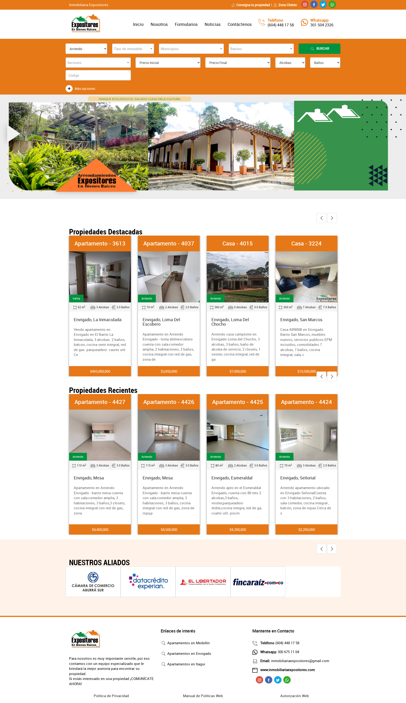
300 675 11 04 (279, 651)
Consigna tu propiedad (253, 5)
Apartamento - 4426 (168, 402)
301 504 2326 (321, 25)
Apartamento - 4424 (306, 402)
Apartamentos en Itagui (185, 664)
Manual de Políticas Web (203, 695)
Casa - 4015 (238, 243)
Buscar (322, 48)
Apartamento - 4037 (168, 243)
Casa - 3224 (306, 243)
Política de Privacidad (111, 695)
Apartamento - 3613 (99, 243)
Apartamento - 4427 (99, 402)
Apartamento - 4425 (237, 402)
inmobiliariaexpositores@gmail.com (294, 660)
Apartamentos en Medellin (188, 642)
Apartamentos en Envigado (188, 653)
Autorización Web (294, 695)
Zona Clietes (287, 5)
